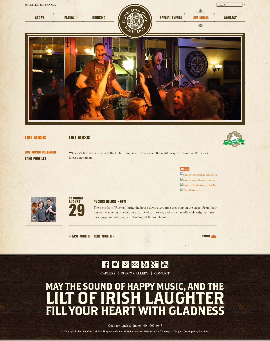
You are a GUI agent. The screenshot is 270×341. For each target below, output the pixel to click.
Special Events (171, 18)
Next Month (103, 236)
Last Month (81, 236)
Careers (107, 273)
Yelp (145, 264)
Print (206, 236)
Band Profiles (35, 158)
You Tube (164, 264)
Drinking (99, 18)
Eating (69, 18)
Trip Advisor (135, 264)
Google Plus (155, 264)
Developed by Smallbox (196, 331)
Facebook (105, 264)
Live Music (201, 18)
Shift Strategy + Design (168, 331)
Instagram (115, 264)
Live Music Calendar (40, 152)
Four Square (125, 264)
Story (39, 18)
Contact (230, 18)
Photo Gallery (134, 273)
